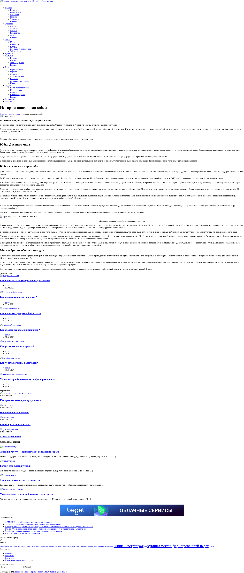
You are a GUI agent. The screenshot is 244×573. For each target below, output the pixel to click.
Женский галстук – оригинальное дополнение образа (29, 451)
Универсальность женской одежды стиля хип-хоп (27, 494)
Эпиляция (14, 19)
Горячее (13, 72)
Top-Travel (58, 546)
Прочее (13, 21)
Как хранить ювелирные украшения (20, 400)
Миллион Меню (92, 546)
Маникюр (14, 14)
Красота (8, 8)
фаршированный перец (191, 546)
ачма (145, 546)
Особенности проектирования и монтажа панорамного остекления (34, 531)
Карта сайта (10, 558)
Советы (8, 101)
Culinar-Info (16, 546)
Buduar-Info (8, 546)
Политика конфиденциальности (19, 560)
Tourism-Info (66, 546)
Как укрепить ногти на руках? (17, 346)
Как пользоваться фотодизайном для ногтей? (25, 280)
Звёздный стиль (17, 51)
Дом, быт (9, 56)
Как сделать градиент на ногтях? (18, 297)
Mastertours (50, 546)
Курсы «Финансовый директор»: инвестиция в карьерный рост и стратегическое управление (45, 529)
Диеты (13, 26)
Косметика (14, 10)
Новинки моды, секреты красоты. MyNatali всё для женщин (41, 572)
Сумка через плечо (10, 436)
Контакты (9, 556)
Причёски (14, 44)
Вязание (13, 58)
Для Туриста (83, 546)
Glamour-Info (43, 546)
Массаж (13, 30)
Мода (12, 42)
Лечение (14, 28)
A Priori (2, 546)
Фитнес (13, 35)
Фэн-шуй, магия (17, 63)
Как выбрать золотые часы (15, 424)
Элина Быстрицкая (128, 546)
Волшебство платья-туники (15, 465)
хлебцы (212, 546)
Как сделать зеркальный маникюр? (20, 329)
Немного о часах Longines (14, 412)
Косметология (16, 12)
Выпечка (14, 79)
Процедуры (15, 33)
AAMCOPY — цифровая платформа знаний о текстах (28, 522)
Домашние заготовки (19, 81)
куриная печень (159, 546)
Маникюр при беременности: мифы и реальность (27, 379)
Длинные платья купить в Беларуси (20, 480)
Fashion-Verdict (25, 546)
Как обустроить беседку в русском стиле (22, 533)
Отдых (8, 85)
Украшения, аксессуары (20, 49)
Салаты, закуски (17, 76)
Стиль (7, 40)
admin (7, 285)
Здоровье (9, 24)
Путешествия (16, 90)
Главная (8, 553)
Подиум (13, 46)
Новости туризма (17, 95)
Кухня (7, 67)
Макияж (13, 17)
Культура (9, 53)
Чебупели (110, 546)
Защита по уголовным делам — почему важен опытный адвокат (33, 524)
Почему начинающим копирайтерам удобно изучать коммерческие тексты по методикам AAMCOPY (49, 526)
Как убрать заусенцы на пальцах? (19, 362)
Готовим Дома (74, 546)
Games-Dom (34, 546)
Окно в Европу (102, 546)
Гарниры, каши (17, 69)
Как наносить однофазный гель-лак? (20, 313)
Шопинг (14, 92)
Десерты (14, 74)
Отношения (10, 99)
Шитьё (13, 60)
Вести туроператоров (19, 88)
